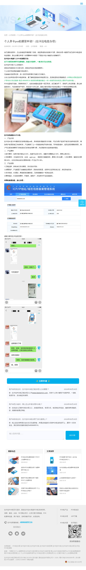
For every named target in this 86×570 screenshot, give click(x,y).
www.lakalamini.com (40, 393)
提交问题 (72, 435)
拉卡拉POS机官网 (46, 546)
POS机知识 (75, 510)
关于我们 (74, 523)
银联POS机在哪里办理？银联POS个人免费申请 (29, 479)
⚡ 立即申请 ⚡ (43, 381)
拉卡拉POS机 (25, 546)
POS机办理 (64, 516)
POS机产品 (64, 510)
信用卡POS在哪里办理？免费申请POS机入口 (30, 469)
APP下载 (74, 516)
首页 (5, 35)
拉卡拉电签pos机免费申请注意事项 (69, 469)
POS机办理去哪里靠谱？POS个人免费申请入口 (30, 458)
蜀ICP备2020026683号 (67, 558)
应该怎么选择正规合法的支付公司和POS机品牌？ (69, 490)
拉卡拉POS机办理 (68, 546)
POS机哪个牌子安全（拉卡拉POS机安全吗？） (68, 458)
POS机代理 (64, 523)
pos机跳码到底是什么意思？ (68, 478)
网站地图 (30, 560)
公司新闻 (12, 35)
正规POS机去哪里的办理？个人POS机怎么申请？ (30, 490)
